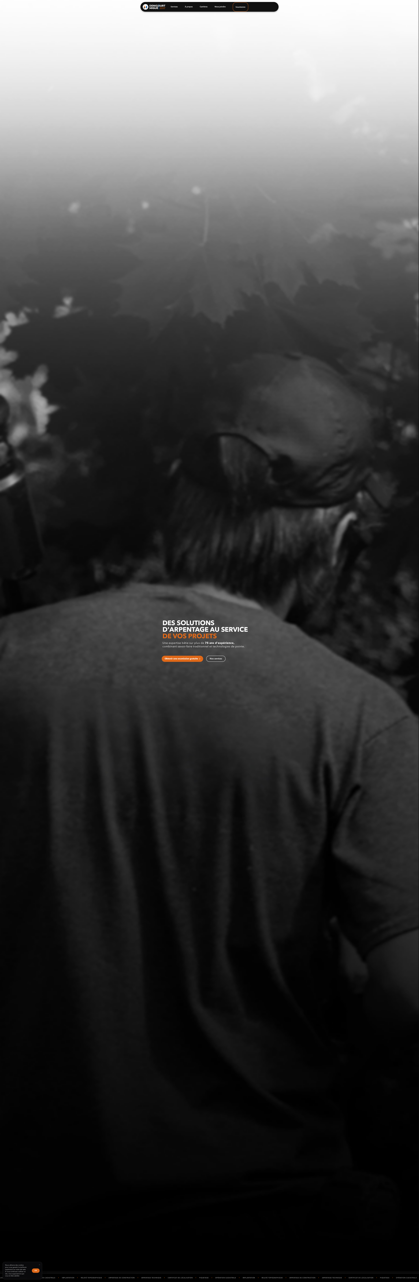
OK (35, 1271)
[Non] (39, 1265)
